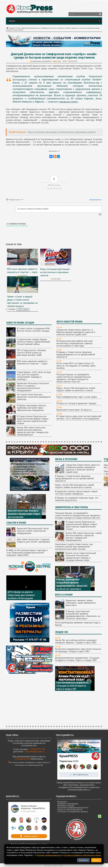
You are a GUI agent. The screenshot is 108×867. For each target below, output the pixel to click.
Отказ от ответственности (69, 809)
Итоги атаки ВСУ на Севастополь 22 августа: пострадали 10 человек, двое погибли (75, 365)
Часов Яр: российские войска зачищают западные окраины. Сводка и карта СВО (76, 641)
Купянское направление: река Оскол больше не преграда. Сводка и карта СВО (78, 650)
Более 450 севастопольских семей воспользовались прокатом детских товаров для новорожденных (32, 431)
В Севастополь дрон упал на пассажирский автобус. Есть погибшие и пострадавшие (78, 417)
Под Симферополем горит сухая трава (76, 397)
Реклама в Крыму (65, 805)
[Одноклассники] (54, 156)
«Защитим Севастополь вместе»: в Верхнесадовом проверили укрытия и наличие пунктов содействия (75, 332)
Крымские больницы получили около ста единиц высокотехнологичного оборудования (33, 387)
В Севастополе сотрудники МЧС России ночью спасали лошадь (33, 329)
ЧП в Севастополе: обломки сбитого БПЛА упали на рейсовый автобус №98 (31, 352)
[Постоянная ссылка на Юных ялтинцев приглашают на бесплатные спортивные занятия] (55, 264)
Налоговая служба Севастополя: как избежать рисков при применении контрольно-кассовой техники (74, 546)
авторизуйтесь (95, 200)
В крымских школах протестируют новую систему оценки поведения (76, 492)
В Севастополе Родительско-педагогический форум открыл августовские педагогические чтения (32, 420)
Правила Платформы (67, 804)
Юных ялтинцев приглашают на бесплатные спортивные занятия (55, 272)
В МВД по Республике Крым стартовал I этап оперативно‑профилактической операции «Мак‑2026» (27, 552)
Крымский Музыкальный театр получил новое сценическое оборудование (33, 530)
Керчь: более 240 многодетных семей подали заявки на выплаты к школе (75, 389)
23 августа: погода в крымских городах (76, 403)
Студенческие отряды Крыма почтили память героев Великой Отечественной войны (33, 341)
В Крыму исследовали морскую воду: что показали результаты (76, 499)
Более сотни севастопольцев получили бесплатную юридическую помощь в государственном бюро (81, 556)
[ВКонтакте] (51, 156)
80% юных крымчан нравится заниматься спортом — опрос (32, 362)
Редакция (62, 802)
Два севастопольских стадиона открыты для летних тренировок (33, 540)
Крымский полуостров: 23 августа (73, 410)
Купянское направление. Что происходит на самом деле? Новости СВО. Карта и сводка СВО (70, 684)
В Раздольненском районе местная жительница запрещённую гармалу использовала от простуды (74, 343)
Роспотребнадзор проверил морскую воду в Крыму (70, 587)
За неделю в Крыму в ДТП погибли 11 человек (21, 596)
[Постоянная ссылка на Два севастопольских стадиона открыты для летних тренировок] (11, 547)
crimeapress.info (22, 759)
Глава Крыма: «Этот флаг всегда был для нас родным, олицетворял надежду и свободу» (34, 376)
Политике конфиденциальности (49, 855)
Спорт (18, 28)
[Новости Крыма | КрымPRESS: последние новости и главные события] (29, 13)
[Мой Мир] (58, 156)
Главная (12, 28)
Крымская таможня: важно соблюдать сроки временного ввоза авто (81, 602)
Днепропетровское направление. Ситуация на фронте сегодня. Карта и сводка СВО (77, 659)
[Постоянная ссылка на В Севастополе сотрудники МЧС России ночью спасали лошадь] (11, 336)
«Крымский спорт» (68, 102)
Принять (96, 860)
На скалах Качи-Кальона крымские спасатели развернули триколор (34, 397)
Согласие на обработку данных (72, 811)
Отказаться (83, 860)
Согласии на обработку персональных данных (82, 855)
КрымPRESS (47, 61)
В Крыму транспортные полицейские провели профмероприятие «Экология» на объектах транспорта (83, 615)
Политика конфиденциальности (72, 807)
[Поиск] (100, 14)
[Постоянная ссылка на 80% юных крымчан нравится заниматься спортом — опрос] (22, 264)
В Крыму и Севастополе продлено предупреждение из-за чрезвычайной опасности (75, 354)
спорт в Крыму (23, 309)
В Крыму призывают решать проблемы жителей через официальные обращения (31, 407)
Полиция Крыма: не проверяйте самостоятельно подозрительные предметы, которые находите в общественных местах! (73, 378)
